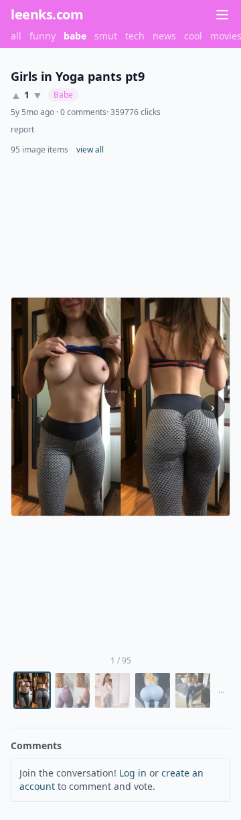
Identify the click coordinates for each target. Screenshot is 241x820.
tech (135, 35)
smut (105, 35)
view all (90, 149)
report (22, 129)
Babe (63, 94)
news (164, 35)
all (16, 35)
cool (193, 35)
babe (75, 35)
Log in (133, 772)
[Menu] (222, 15)
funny (42, 35)
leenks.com (47, 14)
